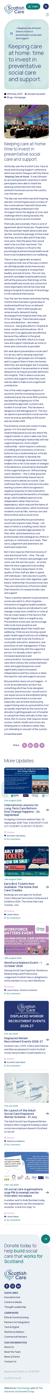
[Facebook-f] (6, 1286)
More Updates (19, 760)
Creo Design (23, 1388)
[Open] (47, 14)
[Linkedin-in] (18, 1286)
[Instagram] (12, 1286)
